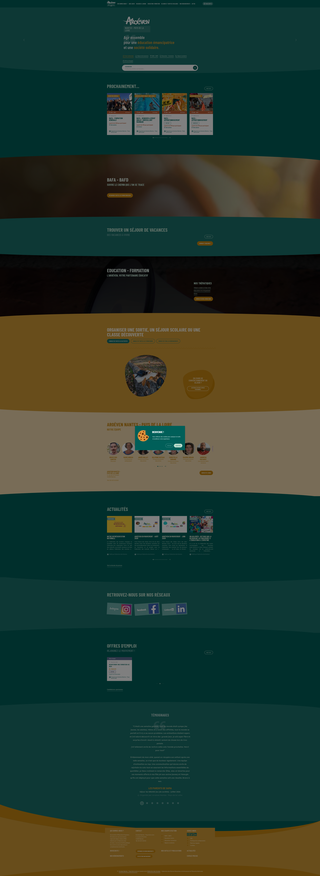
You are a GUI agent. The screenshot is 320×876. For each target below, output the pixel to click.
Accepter (178, 445)
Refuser (169, 445)
